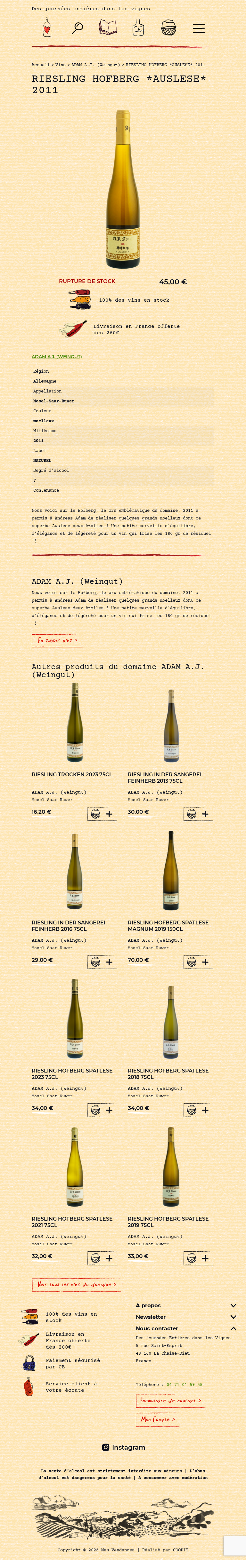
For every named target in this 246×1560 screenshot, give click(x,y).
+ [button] (109, 813)
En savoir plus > (58, 640)
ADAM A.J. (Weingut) (57, 357)
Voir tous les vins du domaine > (77, 1284)
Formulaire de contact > (171, 1401)
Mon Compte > (158, 1419)
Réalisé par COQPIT (165, 1550)
